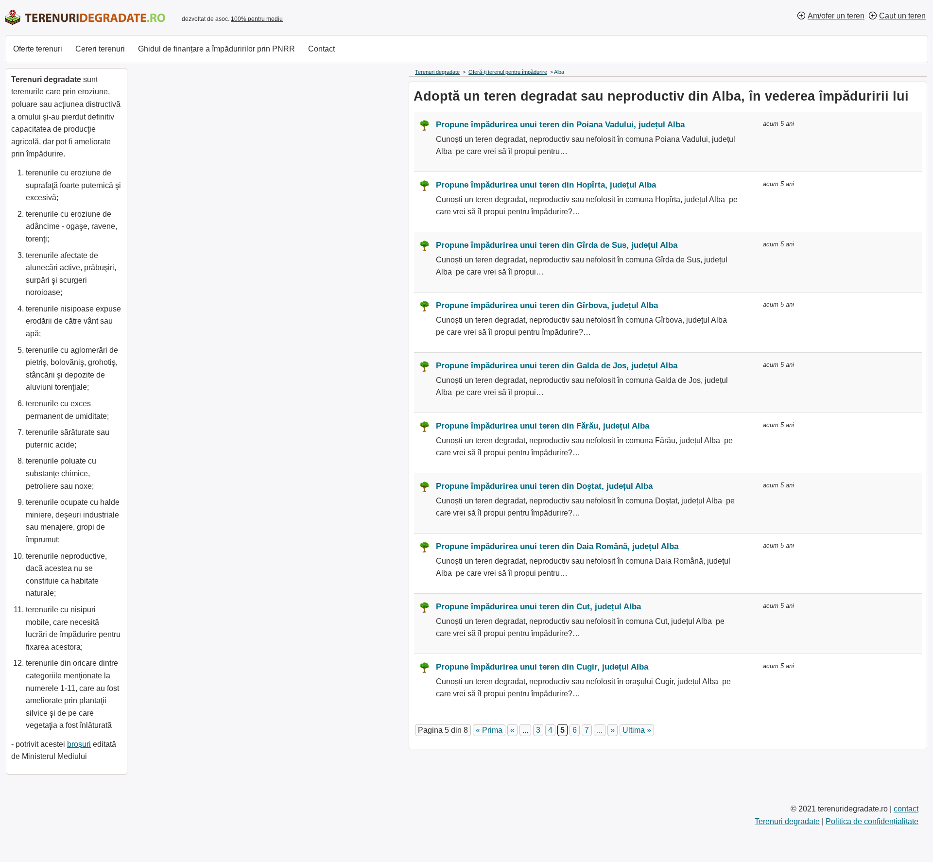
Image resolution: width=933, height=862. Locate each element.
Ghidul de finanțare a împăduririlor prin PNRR (216, 49)
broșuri (79, 744)
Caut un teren (902, 16)
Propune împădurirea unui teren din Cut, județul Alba (538, 606)
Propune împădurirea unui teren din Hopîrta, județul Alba (546, 185)
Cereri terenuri (100, 49)
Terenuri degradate (787, 821)
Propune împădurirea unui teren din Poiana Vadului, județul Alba (560, 124)
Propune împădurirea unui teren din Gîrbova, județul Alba (547, 305)
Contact (321, 49)
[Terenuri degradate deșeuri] (85, 17)
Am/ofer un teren (836, 16)
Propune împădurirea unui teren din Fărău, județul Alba (542, 426)
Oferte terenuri (37, 49)
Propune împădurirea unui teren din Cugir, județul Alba (542, 667)
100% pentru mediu (257, 19)
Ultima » (636, 730)
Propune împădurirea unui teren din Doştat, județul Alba (544, 486)
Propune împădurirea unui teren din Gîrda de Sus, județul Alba (556, 245)
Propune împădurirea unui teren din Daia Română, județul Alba (557, 546)
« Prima (489, 730)
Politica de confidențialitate (872, 821)
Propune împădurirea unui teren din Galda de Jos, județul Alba (556, 365)
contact (906, 809)
